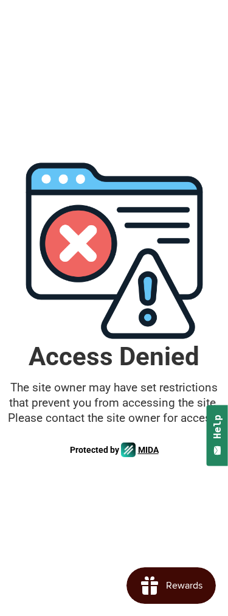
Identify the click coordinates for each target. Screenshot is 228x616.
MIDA (148, 450)
